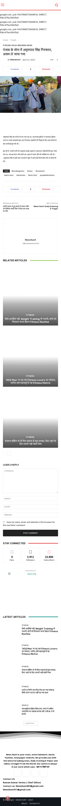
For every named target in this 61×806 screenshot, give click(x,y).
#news (30, 171)
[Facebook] (30, 248)
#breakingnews (18, 171)
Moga (14, 45)
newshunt (15, 60)
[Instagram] (26, 773)
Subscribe (49, 550)
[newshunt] (5, 60)
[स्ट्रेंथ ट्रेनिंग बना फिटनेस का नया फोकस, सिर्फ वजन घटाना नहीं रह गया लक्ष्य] (11, 690)
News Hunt (32, 175)
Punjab (13, 40)
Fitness (30, 315)
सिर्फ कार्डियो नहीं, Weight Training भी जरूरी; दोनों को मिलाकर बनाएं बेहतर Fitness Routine (30, 320)
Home (5, 40)
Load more (29, 723)
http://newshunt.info (31, 243)
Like (12, 550)
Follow (30, 550)
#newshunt (40, 171)
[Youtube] (43, 773)
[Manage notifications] (7, 798)
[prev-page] (5, 453)
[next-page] (9, 453)
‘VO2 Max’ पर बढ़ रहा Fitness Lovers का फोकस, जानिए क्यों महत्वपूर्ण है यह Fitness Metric (31, 381)
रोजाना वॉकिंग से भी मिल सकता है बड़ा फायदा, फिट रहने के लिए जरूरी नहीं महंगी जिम (30, 442)
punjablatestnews (47, 175)
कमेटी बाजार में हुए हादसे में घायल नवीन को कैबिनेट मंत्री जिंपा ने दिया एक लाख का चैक (16, 208)
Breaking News (25, 45)
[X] (35, 773)
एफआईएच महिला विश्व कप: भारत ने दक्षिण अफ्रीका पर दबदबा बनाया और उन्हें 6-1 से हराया (38, 711)
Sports (25, 705)
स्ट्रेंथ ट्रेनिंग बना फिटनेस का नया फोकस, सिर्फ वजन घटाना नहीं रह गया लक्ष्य (38, 691)
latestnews (20, 175)
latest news (8, 175)
